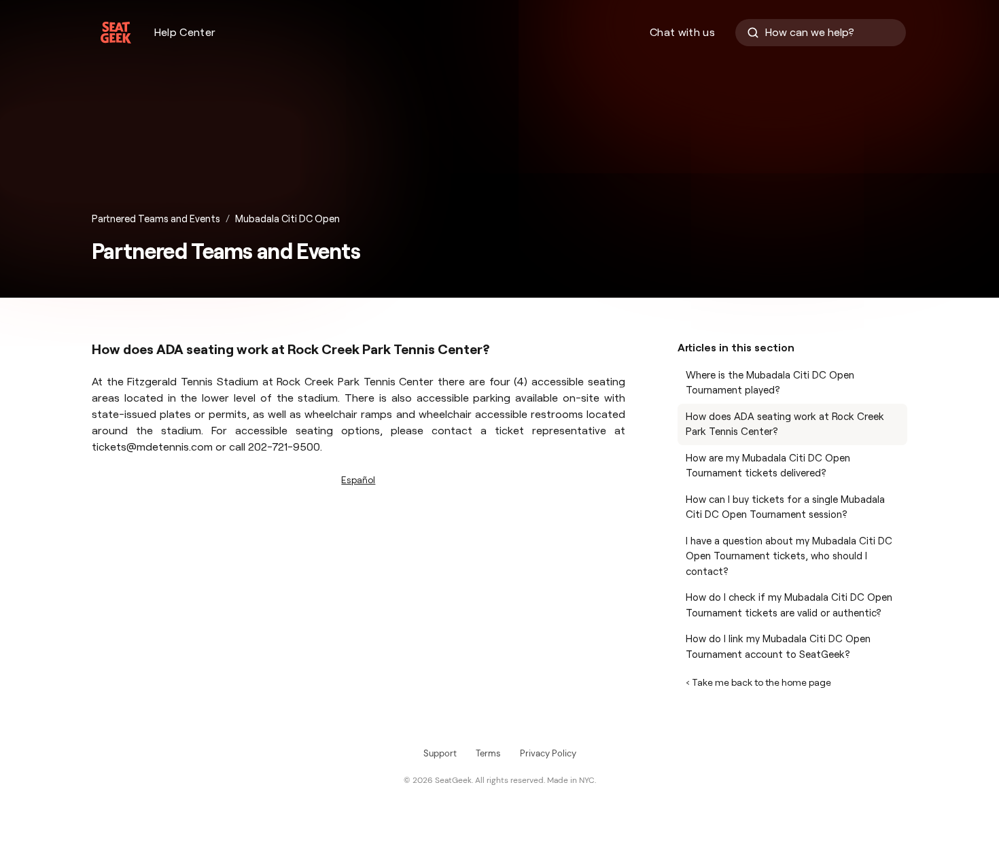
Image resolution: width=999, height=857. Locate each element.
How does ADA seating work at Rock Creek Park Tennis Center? (785, 424)
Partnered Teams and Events (156, 218)
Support (440, 753)
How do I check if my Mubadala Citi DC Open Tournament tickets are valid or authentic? (789, 605)
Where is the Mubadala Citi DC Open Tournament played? (770, 383)
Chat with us (682, 32)
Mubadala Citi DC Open (287, 218)
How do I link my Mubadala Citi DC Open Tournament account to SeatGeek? (778, 646)
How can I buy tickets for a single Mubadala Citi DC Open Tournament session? (785, 507)
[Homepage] (116, 32)
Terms (488, 753)
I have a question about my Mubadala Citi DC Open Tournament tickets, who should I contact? (789, 556)
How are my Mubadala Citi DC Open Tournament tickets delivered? (768, 466)
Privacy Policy (548, 753)
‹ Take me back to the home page (758, 682)
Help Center (185, 32)
